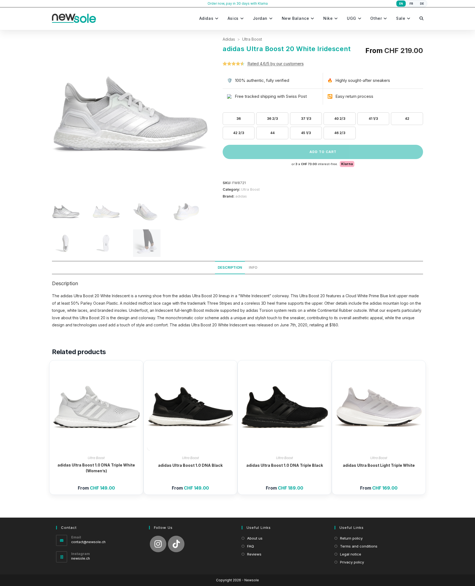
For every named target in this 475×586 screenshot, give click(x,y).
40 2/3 (339, 118)
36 (238, 118)
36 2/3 (272, 118)
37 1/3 (306, 118)
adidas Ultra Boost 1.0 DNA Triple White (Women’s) (96, 468)
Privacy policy (352, 562)
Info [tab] (253, 267)
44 (272, 133)
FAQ (250, 546)
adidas (241, 196)
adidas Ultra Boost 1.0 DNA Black (190, 465)
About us (255, 538)
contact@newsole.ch (88, 542)
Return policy (351, 538)
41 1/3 (373, 118)
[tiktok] (176, 544)
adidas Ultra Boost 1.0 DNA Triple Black (284, 465)
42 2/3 (238, 133)
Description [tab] (230, 267)
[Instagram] (158, 544)
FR (411, 3)
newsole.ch (80, 558)
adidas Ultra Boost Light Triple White (379, 465)
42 (407, 118)
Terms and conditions (358, 546)
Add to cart (323, 152)
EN (401, 3)
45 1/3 (306, 133)
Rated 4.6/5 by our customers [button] (275, 63)
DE (422, 3)
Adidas (229, 39)
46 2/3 (339, 133)
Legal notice (350, 554)
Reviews (254, 554)
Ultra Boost (252, 39)
